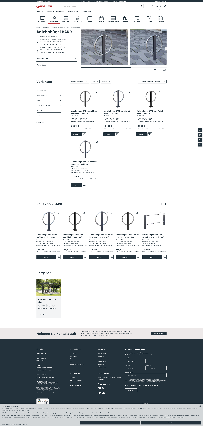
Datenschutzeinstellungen (77, 364)
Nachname (149, 365)
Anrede (127, 358)
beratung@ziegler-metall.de (44, 367)
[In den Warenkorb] (84, 134)
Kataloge (72, 383)
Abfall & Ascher (102, 364)
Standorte (43, 353)
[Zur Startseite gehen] (44, 6)
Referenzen (73, 353)
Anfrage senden (158, 333)
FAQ (71, 361)
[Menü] (48, 399)
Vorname (127, 365)
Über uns (72, 359)
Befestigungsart (42, 95)
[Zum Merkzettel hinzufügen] (97, 91)
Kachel (104, 82)
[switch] (45, 403)
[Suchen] (142, 6)
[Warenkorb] (164, 6)
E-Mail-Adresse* (129, 372)
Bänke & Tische (102, 361)
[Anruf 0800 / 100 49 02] (200, 140)
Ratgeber (72, 377)
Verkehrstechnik (102, 367)
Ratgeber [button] (157, 1)
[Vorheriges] (161, 204)
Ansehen (43, 315)
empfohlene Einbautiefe (44, 105)
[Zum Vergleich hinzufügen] (94, 91)
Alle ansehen (158, 70)
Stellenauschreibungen (76, 385)
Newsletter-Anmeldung (76, 380)
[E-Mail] (200, 135)
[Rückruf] (200, 144)
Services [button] (164, 1)
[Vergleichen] (153, 6)
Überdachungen (102, 353)
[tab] (42, 19)
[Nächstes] (165, 204)
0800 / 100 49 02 (41, 360)
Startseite (38, 27)
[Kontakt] (200, 130)
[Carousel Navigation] (163, 204)
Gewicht (39, 110)
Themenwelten (74, 356)
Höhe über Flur (41, 91)
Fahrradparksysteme (103, 359)
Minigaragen (101, 356)
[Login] (161, 6)
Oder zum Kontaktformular (43, 370)
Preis (38, 115)
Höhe (38, 100)
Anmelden (131, 390)
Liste (94, 82)
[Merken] (157, 6)
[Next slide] (166, 48)
